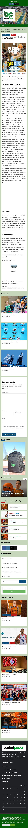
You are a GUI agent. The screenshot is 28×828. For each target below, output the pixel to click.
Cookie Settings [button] (6, 824)
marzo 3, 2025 (6, 41)
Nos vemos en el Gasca (7, 369)
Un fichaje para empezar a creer (16, 515)
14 (17, 797)
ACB (9, 521)
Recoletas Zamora (17, 536)
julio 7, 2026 (5, 495)
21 (17, 800)
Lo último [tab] (5, 501)
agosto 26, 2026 (6, 620)
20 (14, 800)
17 (3, 800)
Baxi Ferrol (5, 311)
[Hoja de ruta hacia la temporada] (14, 331)
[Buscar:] (10, 581)
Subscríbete (14, 591)
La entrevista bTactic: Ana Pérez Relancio (13, 493)
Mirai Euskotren (11, 338)
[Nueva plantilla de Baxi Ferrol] (14, 304)
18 (7, 800)
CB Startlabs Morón (12, 506)
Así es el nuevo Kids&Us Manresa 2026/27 (14, 530)
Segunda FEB (18, 506)
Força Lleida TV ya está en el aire (16, 522)
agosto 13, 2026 (6, 343)
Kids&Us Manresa (14, 527)
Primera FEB (17, 513)
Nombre (4, 411)
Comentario (5, 392)
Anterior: (12, 281)
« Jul (3, 809)
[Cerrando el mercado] (4, 506)
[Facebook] (10, 4)
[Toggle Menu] (3, 25)
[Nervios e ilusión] (4, 536)
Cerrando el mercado (13, 507)
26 (10, 803)
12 (10, 797)
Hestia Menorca (11, 513)
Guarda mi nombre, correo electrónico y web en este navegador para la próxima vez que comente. (13, 428)
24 (3, 803)
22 (21, 800)
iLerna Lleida (13, 521)
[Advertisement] (14, 197)
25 (7, 803)
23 (24, 800)
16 (24, 797)
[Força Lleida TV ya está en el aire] (4, 521)
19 (10, 800)
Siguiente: (13, 287)
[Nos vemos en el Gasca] (14, 358)
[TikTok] (18, 4)
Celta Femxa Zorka (6, 34)
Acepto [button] (12, 824)
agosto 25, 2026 (6, 704)
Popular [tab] (11, 501)
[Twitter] (15, 4)
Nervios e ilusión (12, 538)
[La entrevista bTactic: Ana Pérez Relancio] (14, 488)
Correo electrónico (18, 411)
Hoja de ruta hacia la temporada (10, 342)
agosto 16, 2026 (6, 316)
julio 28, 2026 (6, 370)
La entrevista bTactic (7, 491)
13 (14, 797)
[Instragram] (12, 4)
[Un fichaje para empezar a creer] (4, 514)
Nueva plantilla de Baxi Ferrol (9, 315)
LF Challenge (11, 536)
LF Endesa (13, 34)
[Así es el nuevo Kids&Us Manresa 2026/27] (4, 529)
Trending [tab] (18, 501)
